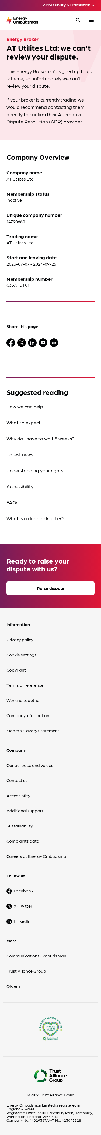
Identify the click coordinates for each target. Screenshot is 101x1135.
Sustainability (19, 826)
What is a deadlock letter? (35, 518)
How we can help (24, 406)
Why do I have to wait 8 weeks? (40, 438)
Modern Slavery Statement (32, 730)
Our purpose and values (29, 765)
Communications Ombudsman (36, 956)
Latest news (19, 454)
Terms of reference (24, 685)
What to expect (23, 422)
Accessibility (19, 486)
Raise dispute (50, 588)
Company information (27, 715)
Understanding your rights (34, 470)
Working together (23, 700)
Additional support (24, 810)
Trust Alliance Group (26, 971)
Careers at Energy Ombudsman (37, 856)
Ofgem (13, 986)
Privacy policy (19, 639)
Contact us (17, 780)
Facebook (23, 891)
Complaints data (22, 841)
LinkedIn (22, 921)
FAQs (12, 502)
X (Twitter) (24, 906)
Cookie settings (21, 655)
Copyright (16, 670)
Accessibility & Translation (66, 5)
